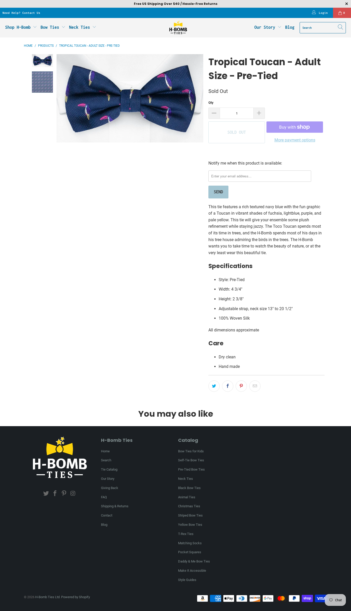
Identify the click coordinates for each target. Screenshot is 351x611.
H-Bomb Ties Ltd (47, 597)
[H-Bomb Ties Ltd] (178, 28)
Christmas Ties (189, 506)
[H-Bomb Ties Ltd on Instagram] (73, 493)
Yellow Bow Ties (190, 525)
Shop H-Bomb (18, 27)
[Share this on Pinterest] (241, 386)
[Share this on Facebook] (227, 386)
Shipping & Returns (114, 506)
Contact (106, 515)
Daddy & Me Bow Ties (194, 561)
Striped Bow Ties (190, 515)
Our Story (264, 27)
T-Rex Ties (185, 534)
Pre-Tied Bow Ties (191, 469)
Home (105, 451)
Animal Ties (186, 497)
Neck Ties (80, 27)
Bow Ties (51, 27)
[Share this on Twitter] (214, 386)
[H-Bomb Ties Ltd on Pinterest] (64, 493)
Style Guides (187, 580)
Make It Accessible (192, 570)
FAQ (104, 497)
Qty (211, 102)
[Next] (199, 98)
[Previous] (60, 98)
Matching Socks (190, 543)
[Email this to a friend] (255, 386)
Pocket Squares (189, 552)
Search (106, 460)
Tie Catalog (109, 469)
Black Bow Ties (189, 488)
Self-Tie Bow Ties (191, 460)
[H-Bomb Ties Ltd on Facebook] (55, 493)
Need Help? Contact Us (21, 12)
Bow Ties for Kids (191, 451)
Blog (289, 27)
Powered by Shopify (75, 597)
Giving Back (109, 488)
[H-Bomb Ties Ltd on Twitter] (46, 493)
